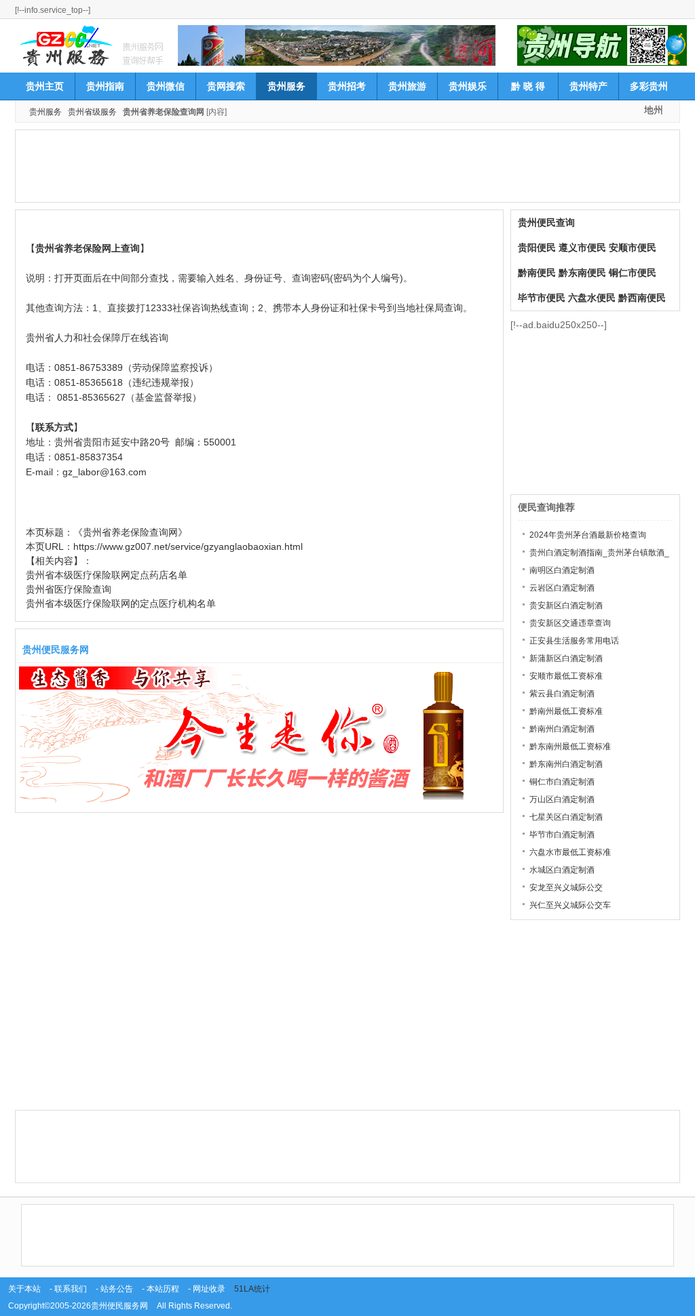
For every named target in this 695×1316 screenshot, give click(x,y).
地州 (653, 109)
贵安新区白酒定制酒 (566, 605)
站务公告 (116, 1289)
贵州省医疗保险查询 (68, 589)
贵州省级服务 (92, 112)
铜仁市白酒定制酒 (562, 781)
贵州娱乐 (468, 86)
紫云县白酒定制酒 (562, 693)
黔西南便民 (642, 297)
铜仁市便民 (632, 272)
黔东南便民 (582, 272)
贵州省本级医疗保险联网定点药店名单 (106, 575)
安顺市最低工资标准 (566, 676)
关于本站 (24, 1289)
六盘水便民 (592, 297)
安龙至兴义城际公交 (566, 887)
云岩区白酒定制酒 (562, 588)
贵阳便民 (537, 247)
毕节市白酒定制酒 (562, 834)
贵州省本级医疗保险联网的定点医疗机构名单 (121, 603)
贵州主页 (45, 86)
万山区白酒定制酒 (562, 799)
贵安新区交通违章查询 (570, 623)
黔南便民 (537, 272)
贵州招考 (347, 86)
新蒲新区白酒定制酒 (566, 658)
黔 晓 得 (528, 86)
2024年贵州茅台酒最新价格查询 (587, 535)
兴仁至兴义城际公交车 (570, 905)
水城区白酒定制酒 (562, 870)
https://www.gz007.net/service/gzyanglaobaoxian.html (188, 546)
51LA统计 (252, 1289)
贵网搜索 (226, 86)
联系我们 (70, 1289)
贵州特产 (588, 86)
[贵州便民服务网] (65, 44)
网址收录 (209, 1289)
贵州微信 (166, 86)
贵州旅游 (407, 86)
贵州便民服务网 (119, 1306)
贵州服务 (286, 86)
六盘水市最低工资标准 (570, 852)
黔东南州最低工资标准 (570, 746)
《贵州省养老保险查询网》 (130, 532)
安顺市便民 (632, 247)
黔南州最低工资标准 (566, 711)
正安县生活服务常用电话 (574, 640)
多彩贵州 (649, 86)
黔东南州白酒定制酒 (566, 764)
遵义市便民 (582, 247)
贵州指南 (105, 86)
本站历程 (163, 1289)
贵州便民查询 (546, 222)
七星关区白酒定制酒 (566, 817)
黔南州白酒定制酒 (562, 729)
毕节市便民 (541, 297)
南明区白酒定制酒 (562, 570)
